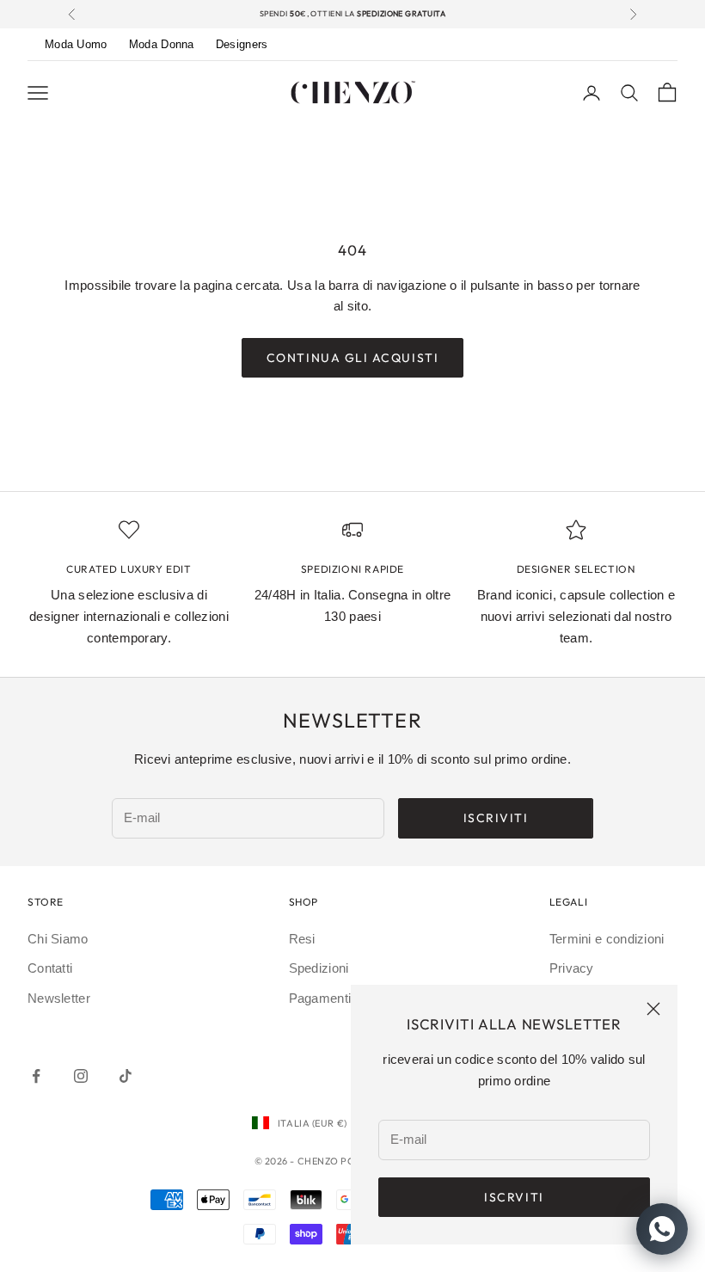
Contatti (50, 968)
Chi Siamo (58, 938)
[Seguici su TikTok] (125, 1076)
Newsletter (59, 998)
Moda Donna (161, 44)
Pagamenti (320, 998)
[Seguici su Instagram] (80, 1076)
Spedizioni (319, 968)
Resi (302, 938)
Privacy (571, 968)
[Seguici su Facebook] (36, 1076)
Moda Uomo (76, 44)
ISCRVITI (513, 1197)
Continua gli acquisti (352, 358)
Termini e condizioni (607, 938)
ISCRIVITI (496, 818)
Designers (242, 44)
